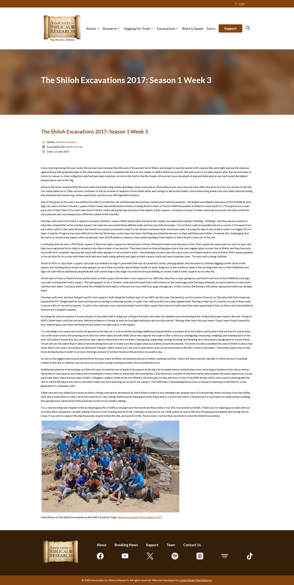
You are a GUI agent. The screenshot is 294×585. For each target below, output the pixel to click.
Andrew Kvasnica (66, 142)
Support (230, 28)
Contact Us (192, 545)
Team (171, 545)
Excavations (166, 28)
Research (110, 28)
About (91, 28)
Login (242, 3)
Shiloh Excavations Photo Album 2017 (140, 517)
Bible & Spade (192, 28)
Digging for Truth (137, 28)
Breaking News (126, 545)
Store (211, 28)
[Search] (247, 28)
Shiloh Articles (74, 146)
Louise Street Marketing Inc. (195, 580)
